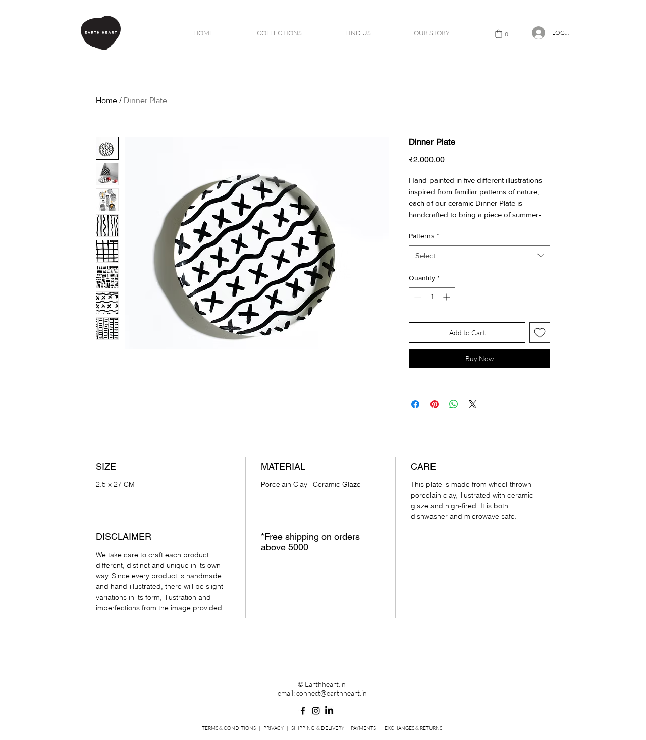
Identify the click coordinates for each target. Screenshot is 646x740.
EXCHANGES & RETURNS (413, 728)
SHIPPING (302, 728)
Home (106, 100)
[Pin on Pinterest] (434, 404)
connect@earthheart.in (331, 692)
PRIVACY (273, 728)
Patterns (424, 236)
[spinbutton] (432, 297)
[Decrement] (416, 297)
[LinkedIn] (329, 711)
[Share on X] (473, 404)
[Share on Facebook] (415, 404)
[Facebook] (303, 711)
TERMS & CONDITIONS (229, 728)
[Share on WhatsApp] (454, 404)
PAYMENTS (363, 728)
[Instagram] (316, 711)
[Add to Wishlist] (539, 332)
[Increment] (447, 297)
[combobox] (479, 255)
